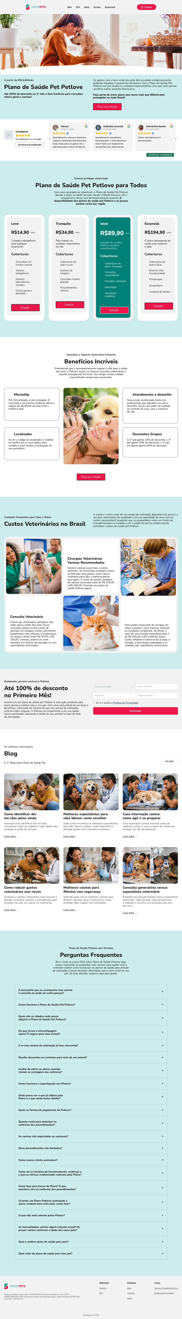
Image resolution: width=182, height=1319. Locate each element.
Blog (70, 7)
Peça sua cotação (107, 106)
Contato (97, 7)
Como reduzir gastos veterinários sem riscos (22, 889)
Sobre (86, 7)
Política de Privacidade (125, 702)
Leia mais (10, 836)
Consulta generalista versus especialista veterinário (145, 889)
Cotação (148, 7)
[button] (175, 139)
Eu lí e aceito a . (117, 702)
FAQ (78, 7)
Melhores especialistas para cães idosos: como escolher (85, 816)
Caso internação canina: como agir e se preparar (142, 816)
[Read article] (31, 791)
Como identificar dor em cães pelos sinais (20, 816)
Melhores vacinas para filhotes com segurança (82, 889)
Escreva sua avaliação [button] (30, 144)
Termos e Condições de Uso (166, 1288)
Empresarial (110, 7)
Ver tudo (169, 761)
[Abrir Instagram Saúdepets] (11, 1305)
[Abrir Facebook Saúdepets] (5, 1305)
